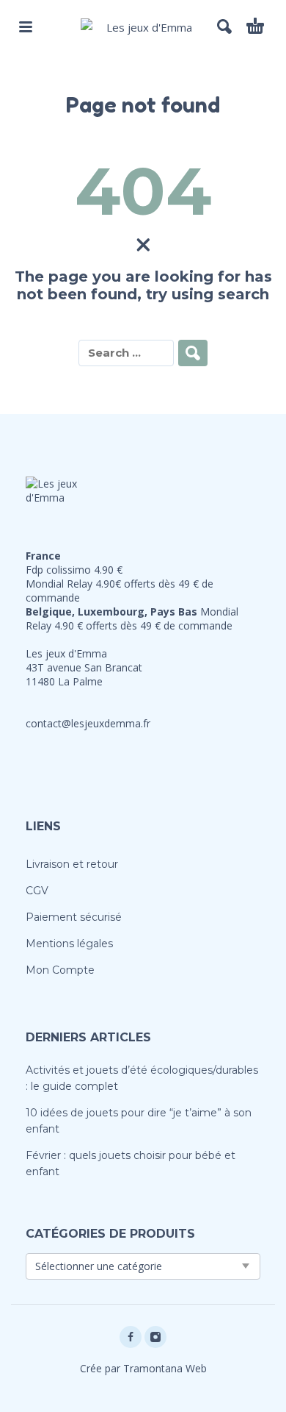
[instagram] (155, 1337)
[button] (25, 26)
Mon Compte (60, 970)
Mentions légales (69, 943)
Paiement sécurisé (74, 917)
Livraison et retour (72, 864)
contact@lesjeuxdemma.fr (88, 723)
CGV (37, 890)
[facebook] (131, 1337)
